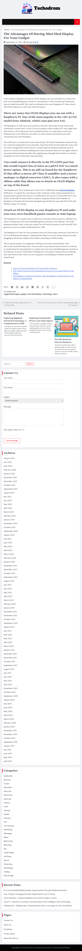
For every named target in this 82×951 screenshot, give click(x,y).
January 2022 (9, 650)
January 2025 (9, 520)
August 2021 (9, 669)
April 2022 (8, 642)
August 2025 (9, 493)
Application (8, 776)
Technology (47, 294)
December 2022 (10, 612)
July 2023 (7, 585)
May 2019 (8, 757)
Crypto (6, 784)
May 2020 (8, 711)
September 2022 (11, 623)
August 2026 (9, 458)
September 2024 (11, 531)
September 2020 (11, 696)
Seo (5, 849)
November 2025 (10, 481)
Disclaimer (8, 929)
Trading (7, 872)
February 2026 (10, 470)
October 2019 (9, 738)
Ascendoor (48, 948)
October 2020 (9, 692)
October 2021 (9, 661)
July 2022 (7, 631)
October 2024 (9, 527)
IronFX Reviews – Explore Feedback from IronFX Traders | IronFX (30, 898)
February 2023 (10, 604)
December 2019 (10, 730)
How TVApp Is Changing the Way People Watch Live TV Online (29, 894)
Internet (7, 818)
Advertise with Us (11, 938)
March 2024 (9, 554)
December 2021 (10, 654)
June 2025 (8, 500)
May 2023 (8, 592)
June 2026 (8, 466)
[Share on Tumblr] (43, 287)
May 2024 (8, 546)
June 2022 (8, 635)
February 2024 (10, 558)
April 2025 (8, 508)
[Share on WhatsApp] (27, 287)
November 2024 (10, 523)
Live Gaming (9, 826)
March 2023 (9, 600)
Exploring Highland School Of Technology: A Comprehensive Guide (15, 321)
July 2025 (7, 497)
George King (31, 42)
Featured (7, 799)
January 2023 (9, 608)
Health (6, 814)
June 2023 (8, 589)
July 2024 (7, 539)
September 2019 (10, 742)
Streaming (8, 864)
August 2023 (9, 581)
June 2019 (8, 753)
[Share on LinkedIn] (22, 287)
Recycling (7, 845)
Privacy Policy (9, 934)
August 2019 (9, 746)
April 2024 (8, 550)
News (6, 837)
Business (7, 780)
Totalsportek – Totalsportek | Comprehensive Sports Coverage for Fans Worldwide (38, 906)
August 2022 (9, 627)
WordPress (66, 948)
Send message (12, 440)
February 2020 (10, 723)
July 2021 (7, 673)
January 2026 (9, 474)
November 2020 (10, 688)
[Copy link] (53, 287)
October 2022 (9, 619)
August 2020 (9, 700)
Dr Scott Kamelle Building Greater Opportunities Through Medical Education (35, 890)
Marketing (8, 830)
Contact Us (8, 920)
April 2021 (8, 684)
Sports (6, 860)
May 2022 (8, 638)
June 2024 (8, 543)
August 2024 (9, 535)
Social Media (9, 853)
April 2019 (8, 761)
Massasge (8, 833)
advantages (15, 294)
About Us (7, 925)
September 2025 (11, 489)
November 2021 (10, 658)
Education (8, 787)
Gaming (7, 810)
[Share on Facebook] (12, 287)
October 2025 (9, 485)
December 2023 (10, 566)
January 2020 (9, 727)
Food (6, 807)
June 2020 (8, 707)
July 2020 (8, 704)
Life (5, 822)
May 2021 (8, 681)
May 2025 (8, 504)
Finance (7, 803)
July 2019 (7, 750)
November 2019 (10, 734)
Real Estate (8, 841)
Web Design (9, 876)
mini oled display (34, 294)
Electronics (8, 795)
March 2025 (9, 512)
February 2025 (10, 516)
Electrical (7, 791)
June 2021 (8, 677)
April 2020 (8, 715)
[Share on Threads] (48, 287)
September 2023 (11, 577)
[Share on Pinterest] (32, 287)
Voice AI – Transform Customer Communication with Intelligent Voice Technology (37, 902)
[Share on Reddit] (38, 287)
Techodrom (29, 948)
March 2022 (9, 646)
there (55, 294)
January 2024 (9, 562)
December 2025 (10, 477)
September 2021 (10, 665)
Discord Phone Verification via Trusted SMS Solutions (35, 268)
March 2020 (9, 719)
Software (7, 856)
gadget (24, 294)
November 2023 (10, 569)
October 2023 (9, 573)
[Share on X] (17, 287)
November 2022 (10, 615)
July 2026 (7, 462)
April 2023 (8, 596)
